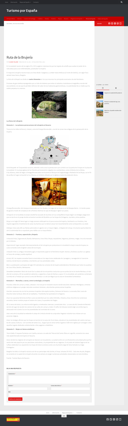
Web (9, 392)
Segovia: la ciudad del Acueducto (113, 93)
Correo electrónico (56, 385)
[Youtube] (120, 23)
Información (14, 2)
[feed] (118, 23)
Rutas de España (90, 19)
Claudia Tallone (13, 62)
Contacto (36, 2)
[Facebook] (109, 23)
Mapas (60, 19)
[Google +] (115, 23)
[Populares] (115, 88)
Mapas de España (25, 2)
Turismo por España (22, 10)
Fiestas (47, 19)
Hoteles (53, 19)
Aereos (19, 19)
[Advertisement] (49, 41)
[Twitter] (112, 23)
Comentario (11, 374)
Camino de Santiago (29, 19)
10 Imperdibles (10, 19)
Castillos (40, 19)
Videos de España (103, 19)
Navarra (9, 23)
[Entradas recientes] (102, 88)
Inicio (6, 2)
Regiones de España (76, 19)
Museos (66, 19)
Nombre (10, 385)
